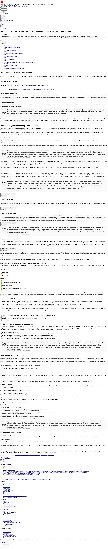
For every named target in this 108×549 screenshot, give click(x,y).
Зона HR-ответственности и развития (12, 63)
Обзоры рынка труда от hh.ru (9, 467)
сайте (16, 255)
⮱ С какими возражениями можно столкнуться (14, 68)
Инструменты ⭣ (4, 195)
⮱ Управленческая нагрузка (10, 50)
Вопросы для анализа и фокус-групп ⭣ (8, 193)
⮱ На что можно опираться (10, 54)
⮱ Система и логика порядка (10, 56)
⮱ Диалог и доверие (8, 57)
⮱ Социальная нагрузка (9, 51)
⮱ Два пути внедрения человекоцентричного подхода (15, 66)
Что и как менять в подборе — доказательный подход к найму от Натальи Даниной (21, 474)
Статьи (4, 28)
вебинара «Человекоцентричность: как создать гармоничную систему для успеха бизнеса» (34, 455)
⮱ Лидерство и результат (9, 59)
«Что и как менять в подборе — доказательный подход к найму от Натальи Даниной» (36, 89)
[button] (1, 21)
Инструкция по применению (10, 65)
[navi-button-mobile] (1, 26)
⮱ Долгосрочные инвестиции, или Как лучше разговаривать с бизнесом (19, 62)
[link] (2, 19)
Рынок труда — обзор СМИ (9, 470)
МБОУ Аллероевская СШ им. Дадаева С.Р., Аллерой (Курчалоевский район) (34, 479)
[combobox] (6, 545)
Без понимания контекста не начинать (12, 47)
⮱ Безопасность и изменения (10, 60)
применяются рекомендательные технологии (25, 539)
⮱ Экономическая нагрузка (10, 48)
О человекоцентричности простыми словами (14, 53)
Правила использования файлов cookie (22, 6)
